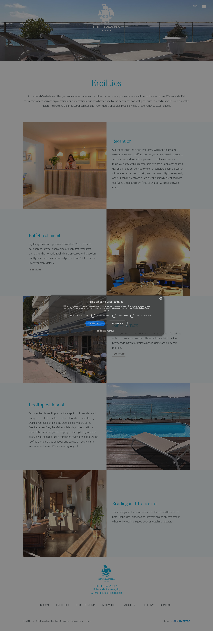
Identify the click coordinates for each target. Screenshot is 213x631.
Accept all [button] (95, 323)
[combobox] (160, 298)
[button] (106, 331)
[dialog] (106, 315)
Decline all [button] (117, 323)
